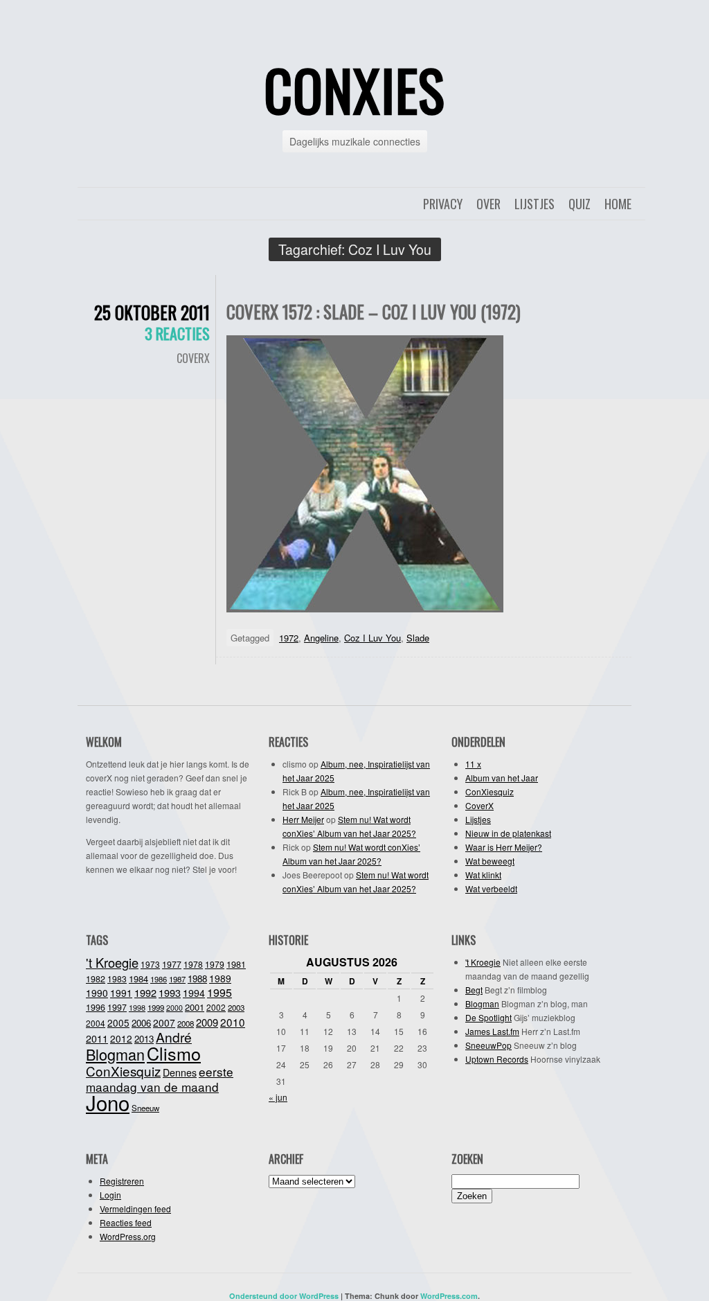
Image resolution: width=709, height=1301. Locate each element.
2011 (97, 1038)
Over (488, 204)
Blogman (115, 1054)
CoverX (193, 358)
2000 (174, 1007)
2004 (95, 1023)
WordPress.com (449, 1296)
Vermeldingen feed (135, 1208)
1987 (177, 978)
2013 (144, 1038)
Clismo (174, 1053)
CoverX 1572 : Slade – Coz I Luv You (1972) (373, 311)
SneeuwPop (488, 1045)
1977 (171, 964)
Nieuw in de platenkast (508, 833)
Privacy (443, 204)
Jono (107, 1102)
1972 (288, 637)
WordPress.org (128, 1236)
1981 (236, 964)
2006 (141, 1022)
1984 (138, 978)
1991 (121, 993)
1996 (95, 1007)
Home (617, 204)
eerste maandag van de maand (159, 1079)
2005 (118, 1022)
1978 (193, 964)
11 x (473, 764)
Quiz (579, 204)
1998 (137, 1007)
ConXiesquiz (489, 791)
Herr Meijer (303, 819)
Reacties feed (126, 1222)
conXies (354, 89)
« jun (278, 1097)
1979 (214, 964)
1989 (220, 978)
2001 (194, 1007)
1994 (194, 993)
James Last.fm (492, 1031)
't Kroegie (112, 962)
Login (110, 1195)
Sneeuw (145, 1107)
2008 (185, 1023)
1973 (150, 964)
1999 (155, 1007)
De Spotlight (488, 1017)
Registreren (122, 1181)
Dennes (180, 1072)
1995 (219, 992)
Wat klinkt (483, 874)
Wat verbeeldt (491, 888)
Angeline (321, 637)
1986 (158, 978)
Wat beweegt (489, 861)
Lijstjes (534, 204)
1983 (117, 978)
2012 (121, 1038)
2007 (164, 1022)
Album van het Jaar (501, 778)
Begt (474, 989)
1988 (197, 978)
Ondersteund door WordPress (284, 1296)
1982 (95, 979)
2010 (232, 1021)
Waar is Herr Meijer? (503, 847)
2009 (207, 1022)
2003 (236, 1007)
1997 (117, 1007)
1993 (170, 992)
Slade (417, 637)
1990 (97, 993)
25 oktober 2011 (152, 312)
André (174, 1036)
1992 (145, 992)
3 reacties (177, 333)
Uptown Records (496, 1059)
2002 (216, 1007)
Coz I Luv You (372, 637)
